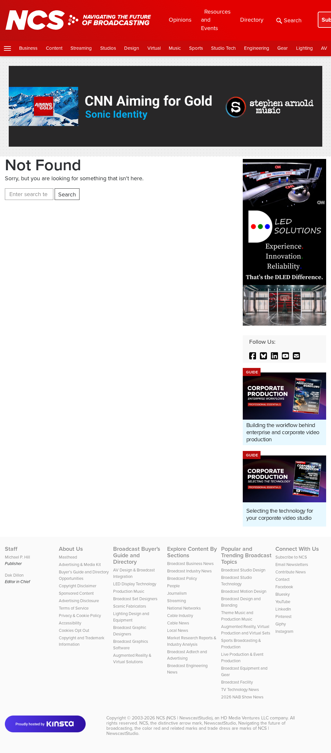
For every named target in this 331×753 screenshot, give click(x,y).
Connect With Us (297, 549)
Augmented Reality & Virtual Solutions (132, 658)
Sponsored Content (76, 593)
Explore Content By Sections (192, 552)
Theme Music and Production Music (237, 616)
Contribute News (290, 572)
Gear (282, 48)
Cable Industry (180, 615)
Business (28, 48)
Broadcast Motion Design (243, 591)
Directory (251, 20)
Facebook (284, 587)
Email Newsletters (291, 564)
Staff (11, 549)
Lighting (304, 48)
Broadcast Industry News (189, 571)
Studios (108, 48)
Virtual (154, 48)
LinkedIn (283, 609)
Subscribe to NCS (291, 557)
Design (131, 48)
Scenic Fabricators (129, 606)
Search (293, 20)
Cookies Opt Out (74, 630)
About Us (71, 549)
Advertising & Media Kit (80, 564)
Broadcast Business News (190, 563)
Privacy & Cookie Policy (80, 615)
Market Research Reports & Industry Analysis (191, 641)
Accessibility (70, 623)
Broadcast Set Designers (135, 599)
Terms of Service (74, 608)
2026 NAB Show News (242, 697)
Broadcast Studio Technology (236, 580)
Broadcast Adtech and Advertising (187, 655)
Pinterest (283, 616)
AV (324, 48)
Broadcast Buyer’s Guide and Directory (136, 555)
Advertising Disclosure (79, 601)
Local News (177, 630)
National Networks (184, 608)
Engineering (256, 48)
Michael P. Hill (17, 557)
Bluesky (282, 594)
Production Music (128, 591)
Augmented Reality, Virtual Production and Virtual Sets (245, 629)
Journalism (177, 593)
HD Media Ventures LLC (245, 718)
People (173, 586)
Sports (196, 48)
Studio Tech (223, 48)
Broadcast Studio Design (243, 570)
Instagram (284, 631)
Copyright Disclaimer (77, 586)
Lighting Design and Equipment (131, 617)
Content (54, 48)
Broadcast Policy (182, 578)
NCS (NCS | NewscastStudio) (184, 718)
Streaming (81, 48)
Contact (282, 579)
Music (175, 48)
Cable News (178, 623)
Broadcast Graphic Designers (129, 630)
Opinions (180, 20)
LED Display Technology (134, 584)
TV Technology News (240, 689)
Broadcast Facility (237, 682)
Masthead (68, 557)
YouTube (282, 602)
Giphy (280, 624)
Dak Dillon (14, 575)
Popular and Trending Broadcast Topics (246, 555)
